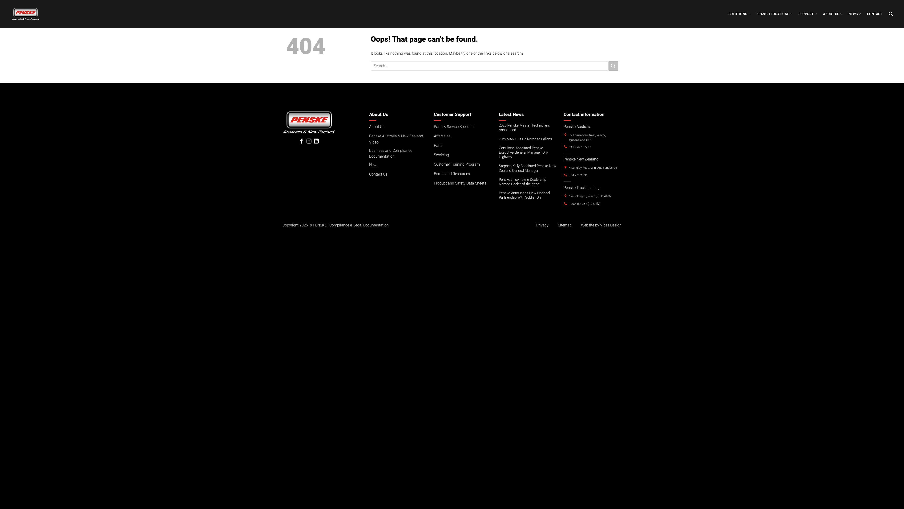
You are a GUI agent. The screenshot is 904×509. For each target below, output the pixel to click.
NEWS (853, 14)
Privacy (542, 225)
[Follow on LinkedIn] (316, 141)
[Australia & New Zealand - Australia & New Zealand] (25, 14)
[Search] (891, 14)
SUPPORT (806, 14)
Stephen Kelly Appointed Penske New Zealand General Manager (527, 168)
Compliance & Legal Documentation (359, 225)
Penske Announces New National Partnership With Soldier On (524, 195)
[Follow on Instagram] (309, 141)
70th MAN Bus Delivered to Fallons (525, 139)
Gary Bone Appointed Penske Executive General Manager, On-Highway (523, 152)
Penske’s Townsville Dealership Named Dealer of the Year (522, 181)
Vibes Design (611, 225)
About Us (831, 14)
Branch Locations (772, 14)
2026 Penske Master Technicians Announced (524, 127)
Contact (875, 14)
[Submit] (613, 65)
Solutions (738, 14)
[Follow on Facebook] (301, 141)
